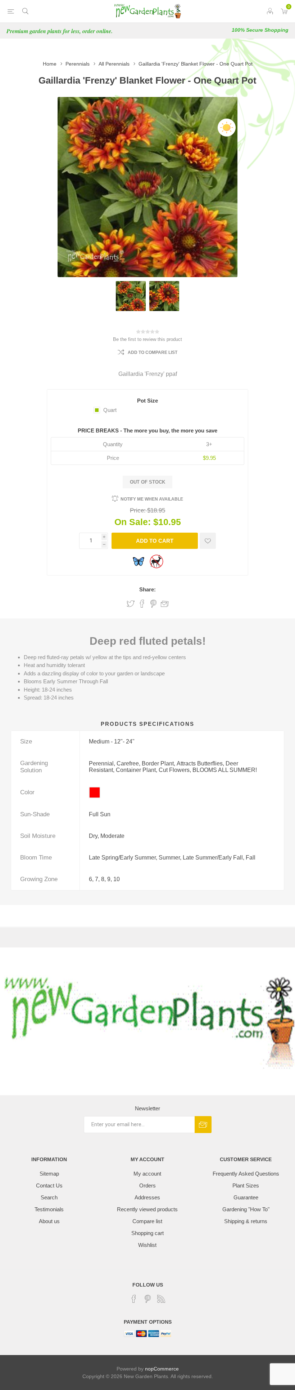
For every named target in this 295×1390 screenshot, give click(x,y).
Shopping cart (147, 1233)
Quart (110, 410)
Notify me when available (152, 499)
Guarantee (245, 1197)
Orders (147, 1185)
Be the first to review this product (147, 339)
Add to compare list (152, 352)
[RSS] (161, 1299)
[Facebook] (134, 1299)
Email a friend (165, 604)
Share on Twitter (131, 604)
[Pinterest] (147, 1299)
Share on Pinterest (153, 604)
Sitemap (49, 1174)
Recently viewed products (147, 1209)
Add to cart (154, 541)
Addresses (147, 1197)
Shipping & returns (245, 1221)
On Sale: (132, 522)
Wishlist (147, 1245)
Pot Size (147, 401)
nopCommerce (162, 1369)
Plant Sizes (245, 1185)
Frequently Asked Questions (246, 1174)
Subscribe (203, 1124)
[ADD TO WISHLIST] (208, 541)
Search (49, 1197)
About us (49, 1221)
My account (147, 1174)
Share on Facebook (142, 604)
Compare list (147, 1221)
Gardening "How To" (245, 1209)
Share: (147, 589)
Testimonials (49, 1209)
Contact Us (49, 1185)
